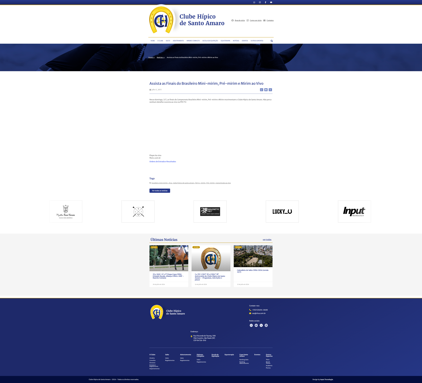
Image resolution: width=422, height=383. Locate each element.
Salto (168, 41)
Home (153, 41)
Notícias (236, 41)
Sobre (167, 358)
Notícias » (161, 57)
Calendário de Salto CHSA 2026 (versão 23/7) (252, 271)
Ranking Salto (243, 359)
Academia (269, 365)
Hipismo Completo (193, 41)
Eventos (245, 41)
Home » (151, 57)
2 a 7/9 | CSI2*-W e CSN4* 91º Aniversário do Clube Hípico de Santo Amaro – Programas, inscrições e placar (210, 277)
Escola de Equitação (210, 41)
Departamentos (154, 368)
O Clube (160, 41)
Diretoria (152, 363)
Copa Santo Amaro (243, 355)
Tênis (267, 359)
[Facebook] (256, 325)
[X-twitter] (261, 325)
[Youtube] (271, 2)
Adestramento (178, 41)
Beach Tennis (268, 362)
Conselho (152, 360)
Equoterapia (225, 41)
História (152, 358)
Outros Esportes (257, 41)
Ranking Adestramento (244, 362)
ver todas (267, 239)
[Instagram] (260, 2)
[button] (272, 41)
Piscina (268, 368)
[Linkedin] (266, 325)
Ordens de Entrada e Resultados (163, 161)
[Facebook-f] (265, 2)
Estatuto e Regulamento (153, 365)
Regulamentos (170, 360)
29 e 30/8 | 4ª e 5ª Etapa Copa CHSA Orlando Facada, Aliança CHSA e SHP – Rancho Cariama (168, 276)
